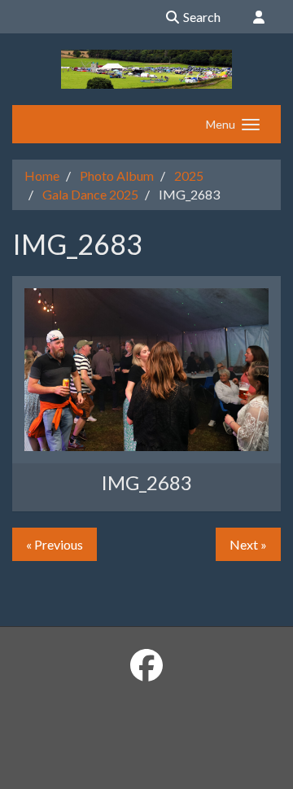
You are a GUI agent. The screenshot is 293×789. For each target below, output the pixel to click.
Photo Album (117, 175)
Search (201, 16)
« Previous (54, 544)
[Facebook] (146, 665)
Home (41, 175)
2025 (188, 175)
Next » (248, 544)
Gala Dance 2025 (90, 194)
